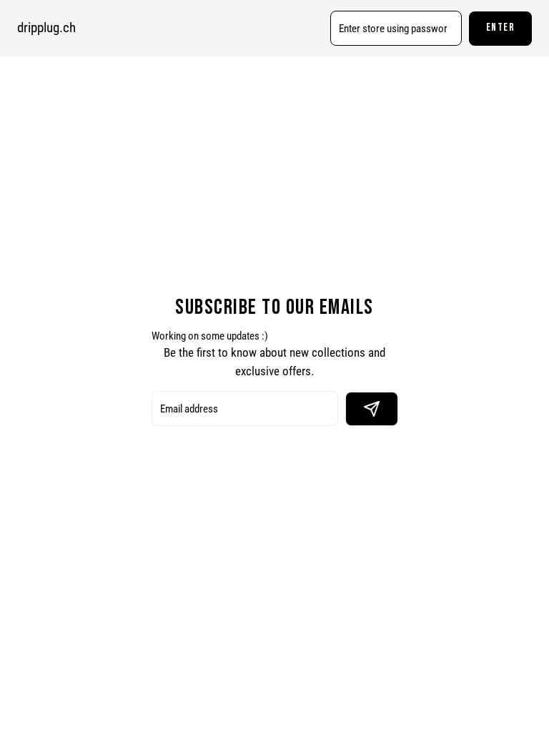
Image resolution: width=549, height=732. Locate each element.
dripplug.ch (46, 28)
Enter (500, 27)
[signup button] (371, 409)
